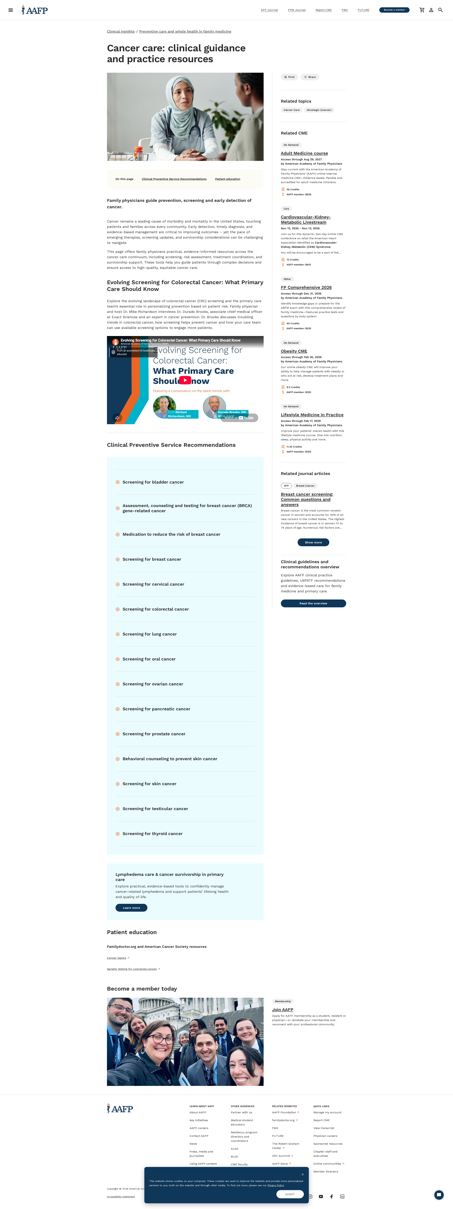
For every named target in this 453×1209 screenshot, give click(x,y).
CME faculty (239, 1164)
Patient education (227, 179)
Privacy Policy (276, 1185)
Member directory (325, 1171)
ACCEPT (290, 1194)
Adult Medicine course (304, 153)
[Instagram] (310, 1196)
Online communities (327, 1163)
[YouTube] (321, 1196)
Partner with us (241, 1112)
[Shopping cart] (422, 10)
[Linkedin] (342, 1196)
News (193, 1143)
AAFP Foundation (284, 1112)
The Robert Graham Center (285, 1146)
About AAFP (198, 1112)
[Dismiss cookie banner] (302, 1174)
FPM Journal (297, 10)
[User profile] (431, 10)
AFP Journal (269, 10)
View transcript (323, 1128)
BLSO (234, 1156)
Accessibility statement (121, 1196)
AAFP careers (199, 1128)
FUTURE (363, 10)
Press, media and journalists (201, 1154)
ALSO (234, 1148)
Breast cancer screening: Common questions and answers (307, 499)
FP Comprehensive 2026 (306, 287)
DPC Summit (281, 1156)
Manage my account (327, 1112)
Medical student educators (242, 1122)
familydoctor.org (283, 1120)
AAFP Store (280, 1163)
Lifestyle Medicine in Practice (312, 414)
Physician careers (325, 1136)
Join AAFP (282, 1009)
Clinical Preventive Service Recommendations (174, 179)
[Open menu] (11, 10)
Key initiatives (199, 1120)
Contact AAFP (199, 1136)
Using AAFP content (203, 1163)
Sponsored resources (328, 1143)
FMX (345, 10)
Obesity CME (294, 351)
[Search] (440, 10)
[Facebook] (332, 1196)
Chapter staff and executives (325, 1154)
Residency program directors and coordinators (244, 1137)
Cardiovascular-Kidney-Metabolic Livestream (306, 220)
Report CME (324, 10)
